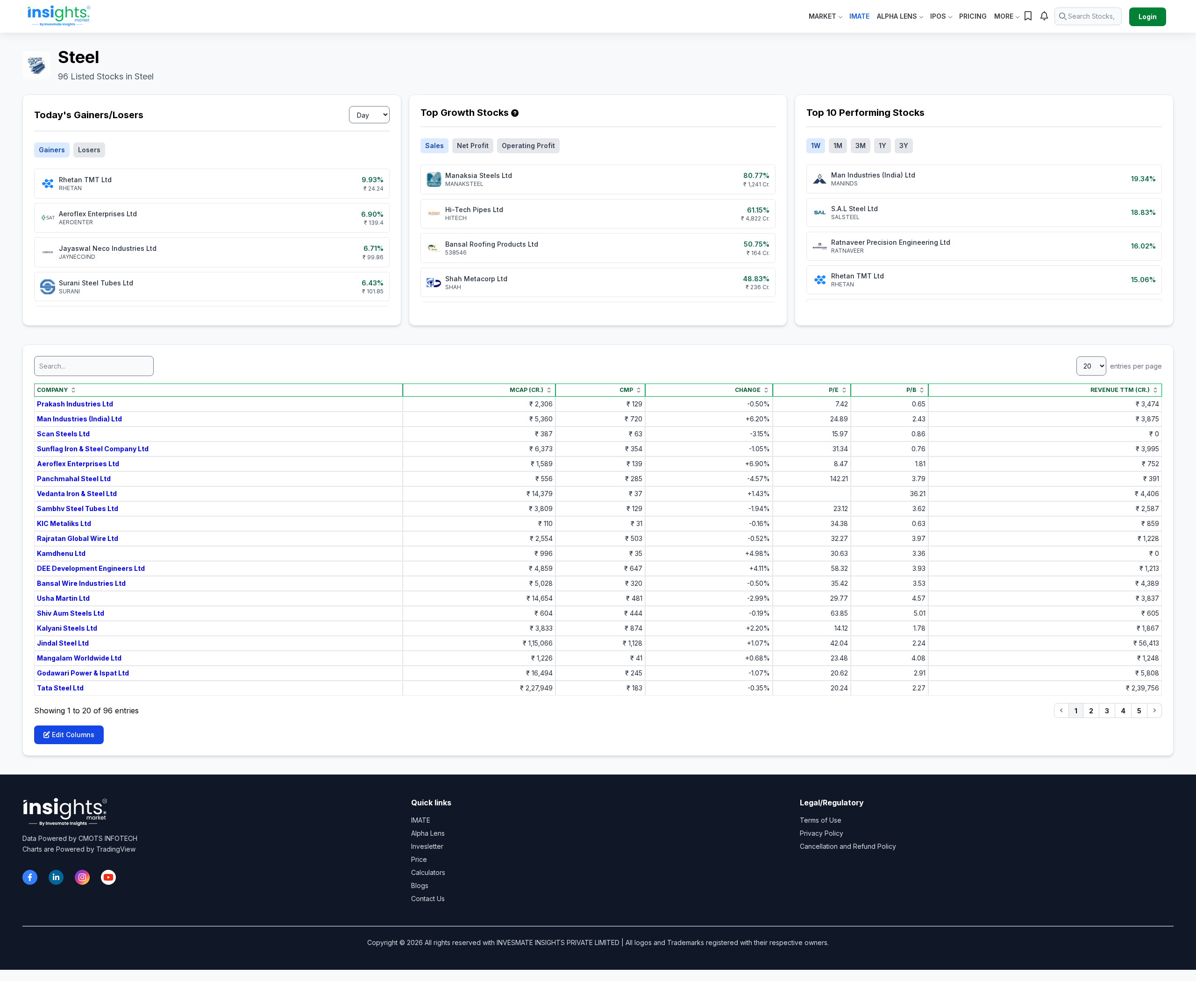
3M (860, 145)
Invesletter (427, 846)
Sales (434, 145)
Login (1148, 17)
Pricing (973, 16)
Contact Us (428, 899)
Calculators (428, 872)
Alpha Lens (897, 16)
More (1003, 16)
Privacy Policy (821, 833)
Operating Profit (528, 145)
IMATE (420, 820)
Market (822, 16)
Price (419, 859)
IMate (859, 16)
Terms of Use (820, 820)
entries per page (1135, 366)
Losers (89, 150)
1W (815, 145)
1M (837, 145)
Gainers (52, 150)
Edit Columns (72, 735)
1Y (882, 145)
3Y (903, 145)
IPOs (938, 16)
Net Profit (473, 145)
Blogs (419, 885)
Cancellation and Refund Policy (848, 846)
